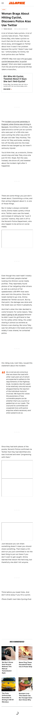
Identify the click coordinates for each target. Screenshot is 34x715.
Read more (6, 89)
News (3, 9)
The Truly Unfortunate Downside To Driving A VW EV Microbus (8, 697)
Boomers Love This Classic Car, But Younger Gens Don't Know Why (25, 697)
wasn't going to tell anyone (13, 315)
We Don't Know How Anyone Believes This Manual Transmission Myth (7, 667)
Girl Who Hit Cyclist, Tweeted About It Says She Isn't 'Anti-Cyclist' (15, 79)
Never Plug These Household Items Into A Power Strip (25, 665)
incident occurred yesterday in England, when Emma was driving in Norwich (16, 124)
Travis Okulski (8, 28)
